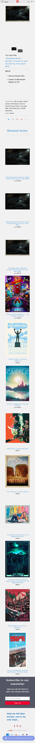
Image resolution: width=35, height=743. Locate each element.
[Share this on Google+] (21, 119)
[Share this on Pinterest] (17, 119)
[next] (28, 24)
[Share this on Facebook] (13, 119)
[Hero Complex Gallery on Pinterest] (17, 726)
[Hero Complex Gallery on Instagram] (20, 726)
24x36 (13, 90)
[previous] (6, 24)
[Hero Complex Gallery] (17, 1)
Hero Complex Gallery (20, 730)
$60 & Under (18, 101)
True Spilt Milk (11, 55)
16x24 (7, 90)
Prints (17, 106)
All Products (14, 104)
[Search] (28, 1)
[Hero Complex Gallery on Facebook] (14, 726)
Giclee (12, 113)
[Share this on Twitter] (8, 119)
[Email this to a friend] (26, 119)
